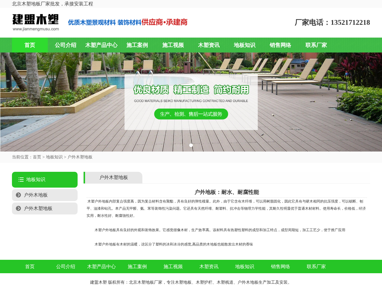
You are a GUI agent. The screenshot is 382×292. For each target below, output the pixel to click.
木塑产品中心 (101, 45)
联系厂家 (316, 45)
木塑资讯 (209, 45)
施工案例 (137, 45)
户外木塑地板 (80, 157)
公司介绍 (65, 45)
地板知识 (244, 45)
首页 (29, 45)
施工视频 (173, 45)
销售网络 (280, 45)
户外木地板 (36, 194)
